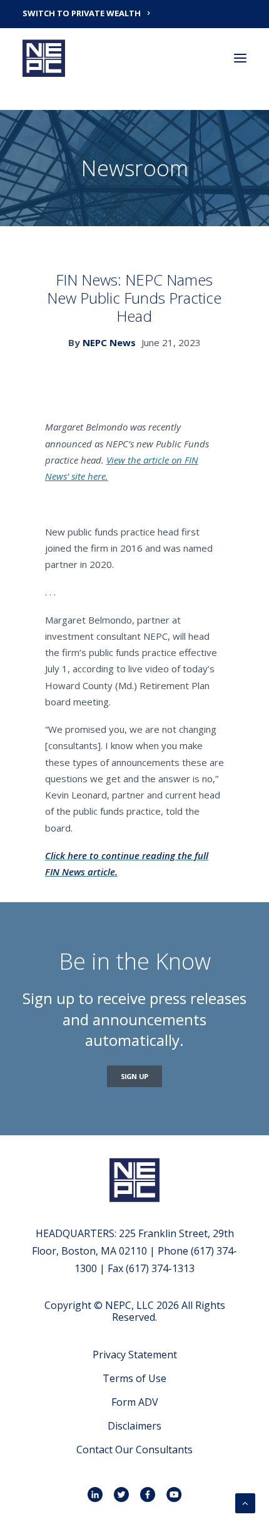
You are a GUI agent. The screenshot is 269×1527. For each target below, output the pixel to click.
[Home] (134, 1180)
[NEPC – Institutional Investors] (44, 58)
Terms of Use (134, 1378)
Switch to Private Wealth (82, 13)
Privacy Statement (135, 1354)
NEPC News (109, 342)
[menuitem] (134, 12)
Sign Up (135, 1076)
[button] (240, 58)
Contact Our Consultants (134, 1449)
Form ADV (134, 1402)
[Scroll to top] (245, 1502)
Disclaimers (134, 1426)
